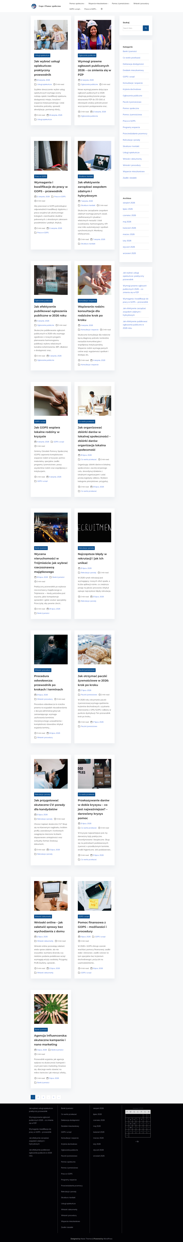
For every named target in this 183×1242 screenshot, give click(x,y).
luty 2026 (127, 241)
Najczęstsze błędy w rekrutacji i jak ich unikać (92, 558)
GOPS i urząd (40, 422)
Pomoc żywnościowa (132, 114)
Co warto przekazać (86, 422)
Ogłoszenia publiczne (87, 55)
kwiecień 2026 (129, 228)
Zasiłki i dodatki (130, 178)
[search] (146, 28)
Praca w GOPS (40, 176)
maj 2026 (127, 222)
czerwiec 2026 (129, 215)
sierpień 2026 (129, 203)
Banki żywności (41, 548)
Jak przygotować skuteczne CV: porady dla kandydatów (49, 805)
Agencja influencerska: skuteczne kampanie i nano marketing (50, 1040)
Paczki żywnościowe (87, 670)
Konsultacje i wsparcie (87, 301)
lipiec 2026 (128, 209)
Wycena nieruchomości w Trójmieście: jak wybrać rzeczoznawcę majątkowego (51, 563)
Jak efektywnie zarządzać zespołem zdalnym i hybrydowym (134, 311)
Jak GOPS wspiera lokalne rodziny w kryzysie (47, 432)
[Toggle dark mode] (101, 9)
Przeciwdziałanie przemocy (135, 133)
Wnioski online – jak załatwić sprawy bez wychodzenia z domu (49, 927)
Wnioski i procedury (43, 670)
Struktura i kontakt (86, 176)
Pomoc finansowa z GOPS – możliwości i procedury (92, 927)
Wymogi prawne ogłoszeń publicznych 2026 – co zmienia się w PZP (135, 289)
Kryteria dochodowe (132, 89)
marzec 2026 (129, 234)
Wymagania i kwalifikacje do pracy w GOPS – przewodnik (51, 187)
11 (130, 1124)
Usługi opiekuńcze (42, 55)
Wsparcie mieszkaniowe (134, 171)
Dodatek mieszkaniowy (133, 70)
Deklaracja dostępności (133, 64)
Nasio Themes (86, 1239)
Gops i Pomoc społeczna (50, 6)
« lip (137, 1141)
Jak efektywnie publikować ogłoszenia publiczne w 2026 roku (50, 311)
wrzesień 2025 (129, 253)
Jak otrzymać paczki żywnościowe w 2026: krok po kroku (93, 680)
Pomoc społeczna (131, 108)
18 (130, 1128)
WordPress (108, 1239)
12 (134, 1124)
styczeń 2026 (129, 247)
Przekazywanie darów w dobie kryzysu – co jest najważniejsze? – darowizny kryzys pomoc (93, 809)
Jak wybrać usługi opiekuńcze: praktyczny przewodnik (133, 276)
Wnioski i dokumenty (43, 916)
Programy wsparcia (131, 127)
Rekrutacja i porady (86, 548)
